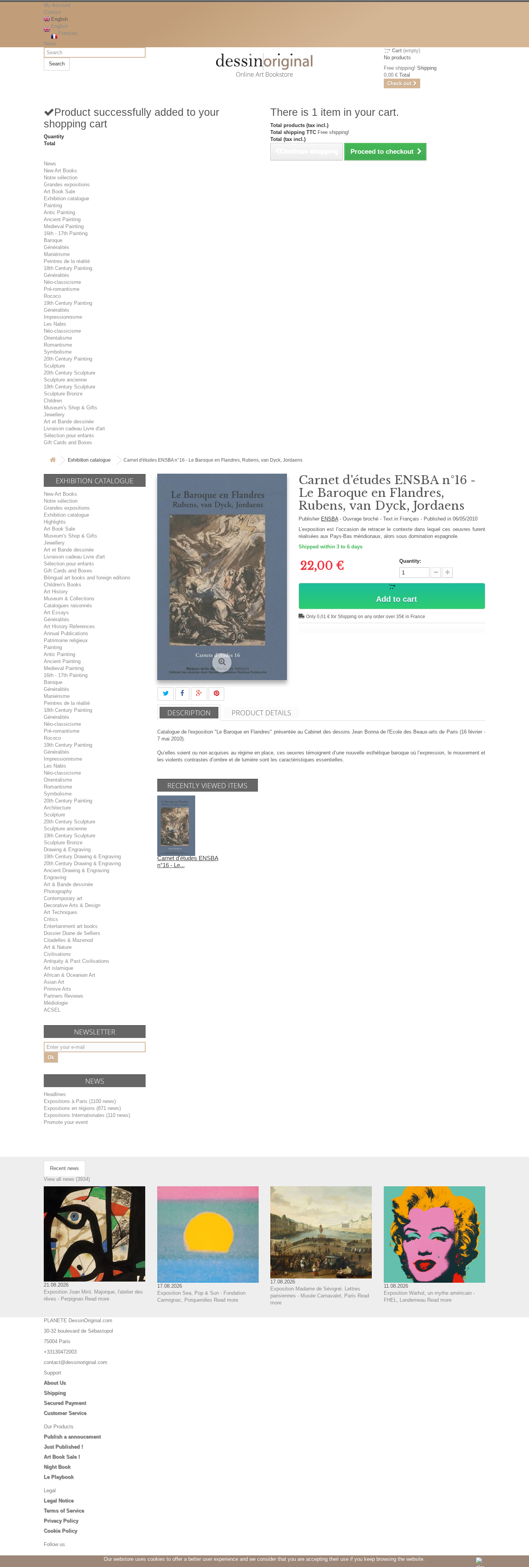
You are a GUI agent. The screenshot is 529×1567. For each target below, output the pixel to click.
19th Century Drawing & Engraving (82, 856)
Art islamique (58, 968)
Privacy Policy (61, 1521)
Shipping (55, 1393)
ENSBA (329, 519)
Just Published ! (63, 1447)
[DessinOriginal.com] (264, 61)
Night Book (57, 1467)
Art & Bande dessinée (68, 884)
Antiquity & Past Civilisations (76, 961)
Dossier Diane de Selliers (72, 933)
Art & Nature (58, 947)
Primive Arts (57, 989)
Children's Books (62, 585)
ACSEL (52, 1010)
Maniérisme (57, 254)
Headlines (55, 1094)
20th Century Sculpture (69, 373)
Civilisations (57, 954)
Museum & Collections (69, 598)
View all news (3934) (67, 1179)
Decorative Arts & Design (72, 905)
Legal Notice (59, 1500)
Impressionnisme (63, 317)
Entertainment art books (71, 926)
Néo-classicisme (62, 282)
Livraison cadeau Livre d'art (74, 428)
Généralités (56, 247)
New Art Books (60, 171)
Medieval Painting (64, 226)
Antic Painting (59, 212)
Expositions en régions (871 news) (82, 1108)
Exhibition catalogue (66, 198)
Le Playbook (59, 1477)
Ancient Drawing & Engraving (76, 870)
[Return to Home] (52, 460)
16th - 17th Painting (66, 233)
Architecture (57, 808)
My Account (57, 5)
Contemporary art (63, 898)
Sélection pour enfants (69, 435)
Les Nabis (55, 324)
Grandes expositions (67, 184)
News (50, 43)
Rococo (52, 296)
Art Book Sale (59, 191)
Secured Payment (65, 1403)
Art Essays (56, 612)
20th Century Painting (68, 359)
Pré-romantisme (61, 289)
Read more (97, 1299)
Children (53, 401)
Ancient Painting (62, 219)
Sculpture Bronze (63, 394)
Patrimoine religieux (66, 640)
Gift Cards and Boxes (68, 442)
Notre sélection (60, 177)
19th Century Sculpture (69, 387)
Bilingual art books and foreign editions (87, 578)
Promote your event (66, 1122)
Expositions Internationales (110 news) (87, 1115)
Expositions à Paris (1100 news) (80, 1101)
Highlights (55, 522)
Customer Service (65, 1413)
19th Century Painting (68, 303)
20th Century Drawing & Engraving (82, 863)
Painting (53, 205)
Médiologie (56, 1003)
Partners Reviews (63, 996)
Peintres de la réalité (67, 261)
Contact (52, 12)
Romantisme (58, 345)
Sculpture (54, 366)
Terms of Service (64, 1511)
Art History (56, 591)
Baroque (53, 240)
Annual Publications (66, 633)
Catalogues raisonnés (68, 605)
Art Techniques (60, 912)
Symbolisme (58, 352)
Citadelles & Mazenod (68, 940)
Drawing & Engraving (67, 849)
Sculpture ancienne (65, 380)
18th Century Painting (68, 268)
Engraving (55, 877)
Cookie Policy (60, 1531)
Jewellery (54, 415)
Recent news (64, 1168)
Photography (58, 891)
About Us (55, 1383)
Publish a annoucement (72, 1437)
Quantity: (410, 561)
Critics (51, 919)
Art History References (69, 626)
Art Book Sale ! (62, 1457)
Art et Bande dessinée (69, 421)
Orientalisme (58, 338)
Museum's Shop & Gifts (70, 408)
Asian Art (54, 982)
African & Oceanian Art (69, 975)
